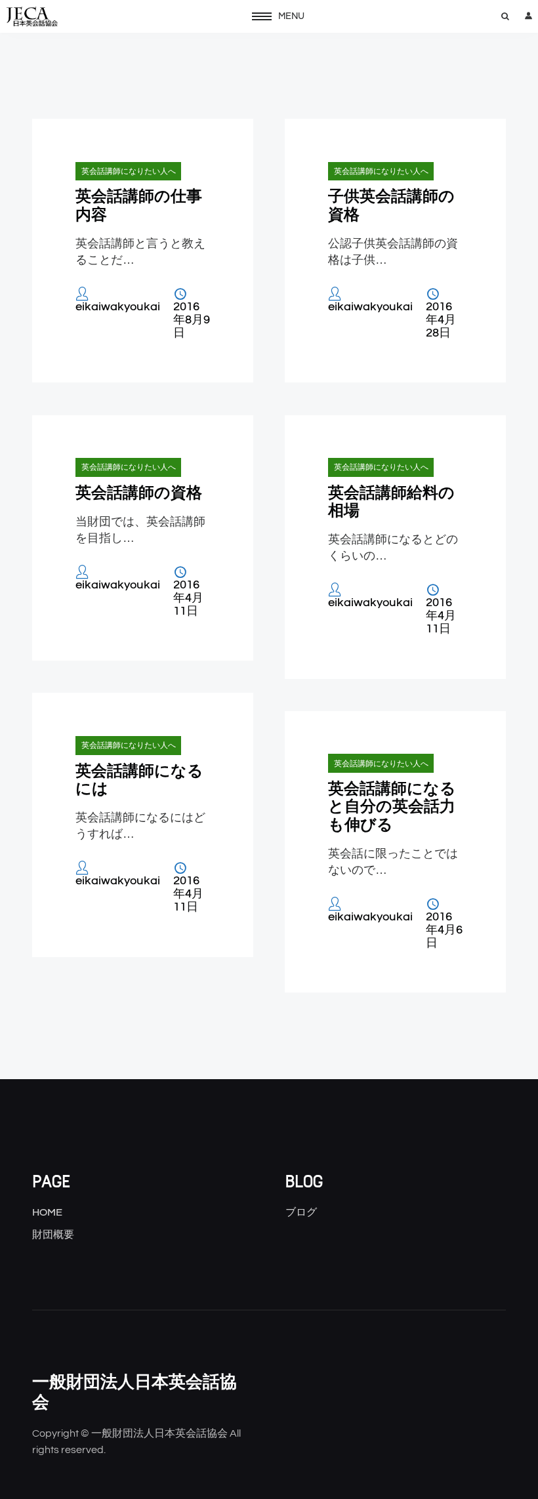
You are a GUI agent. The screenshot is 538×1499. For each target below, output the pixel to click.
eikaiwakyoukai (117, 307)
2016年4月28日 (441, 320)
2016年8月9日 (191, 320)
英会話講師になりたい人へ (128, 171)
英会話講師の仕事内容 (138, 204)
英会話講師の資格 (138, 492)
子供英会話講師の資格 (391, 204)
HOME (47, 1212)
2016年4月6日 (444, 930)
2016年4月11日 (188, 598)
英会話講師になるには (139, 779)
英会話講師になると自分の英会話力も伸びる (392, 806)
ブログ (301, 1212)
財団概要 (53, 1234)
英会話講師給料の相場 (391, 501)
